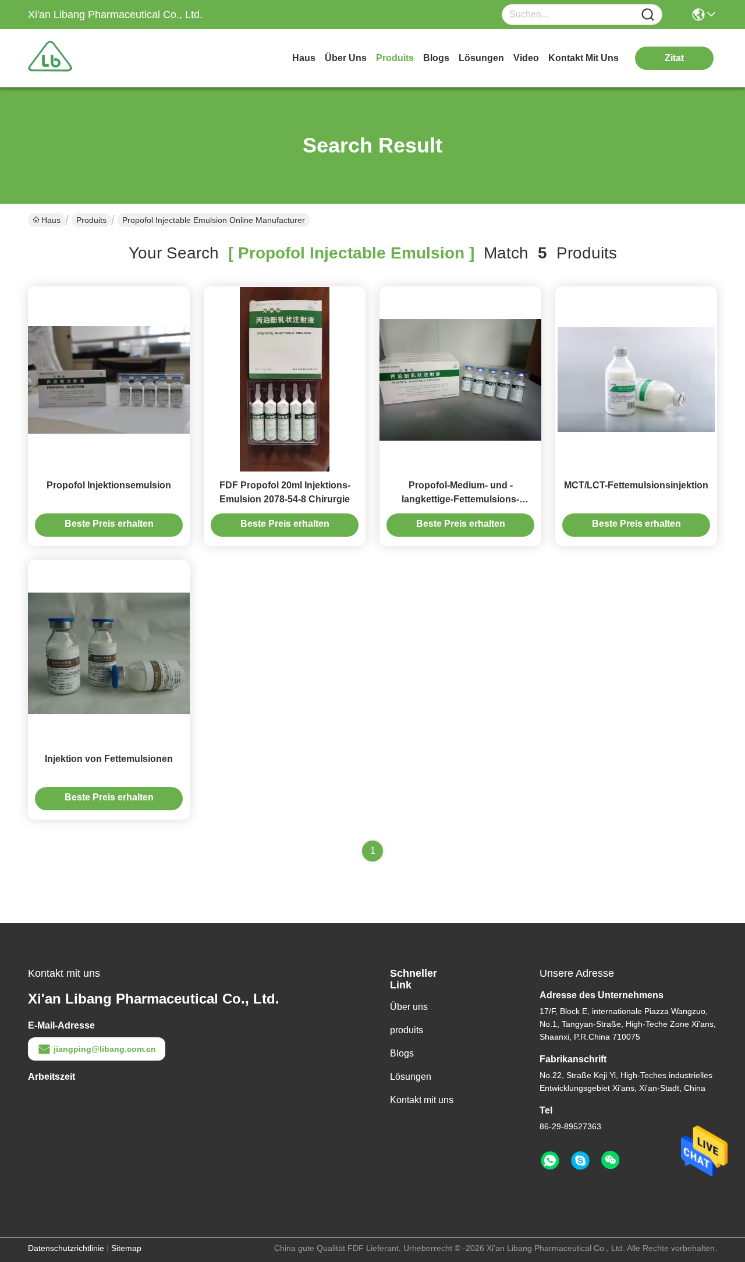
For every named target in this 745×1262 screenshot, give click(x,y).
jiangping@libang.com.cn (105, 1049)
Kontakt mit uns (421, 1100)
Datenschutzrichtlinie (66, 1248)
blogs (436, 58)
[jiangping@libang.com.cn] (580, 1161)
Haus (303, 58)
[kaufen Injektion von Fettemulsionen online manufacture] (109, 652)
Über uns (346, 58)
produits (395, 58)
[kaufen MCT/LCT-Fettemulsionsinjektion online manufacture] (636, 379)
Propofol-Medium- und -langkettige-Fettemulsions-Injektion (460, 499)
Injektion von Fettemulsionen (109, 759)
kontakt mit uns (583, 58)
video (526, 58)
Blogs (402, 1053)
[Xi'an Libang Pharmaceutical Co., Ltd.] (92, 58)
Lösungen (410, 1077)
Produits (91, 220)
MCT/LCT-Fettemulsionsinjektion (636, 485)
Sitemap (126, 1248)
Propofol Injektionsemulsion (109, 485)
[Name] (648, 15)
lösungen (481, 58)
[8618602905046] (550, 1161)
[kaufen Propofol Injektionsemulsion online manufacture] (109, 379)
